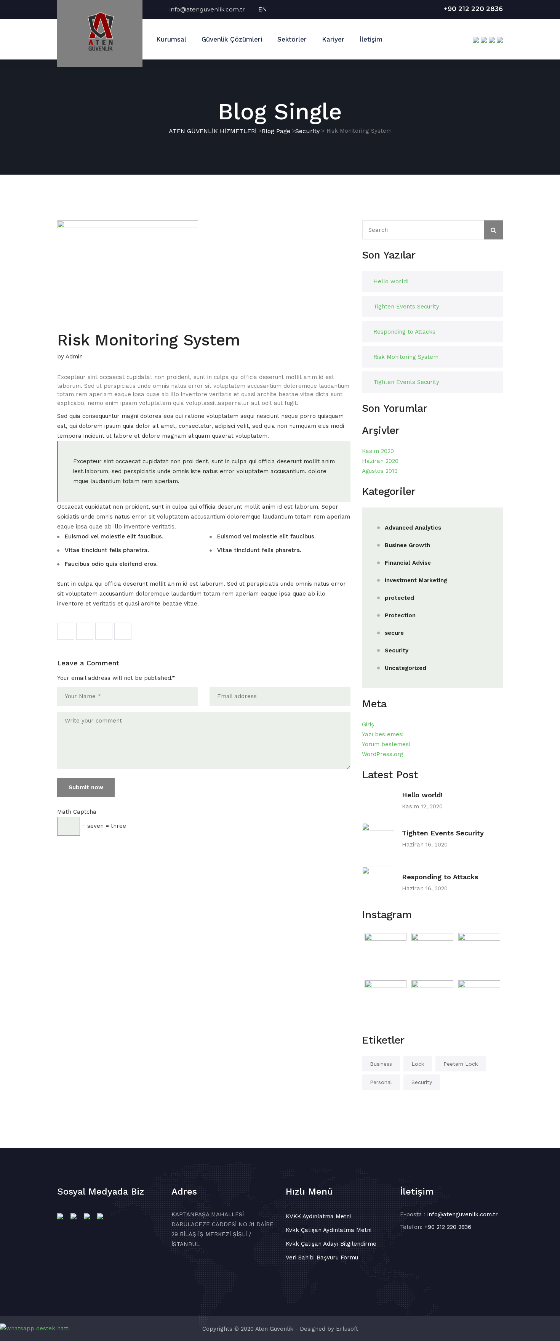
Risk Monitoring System (405, 356)
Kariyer (333, 39)
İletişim (371, 39)
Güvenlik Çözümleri (232, 39)
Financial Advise (408, 562)
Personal (381, 1082)
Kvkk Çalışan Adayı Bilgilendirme (331, 1243)
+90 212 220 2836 (473, 9)
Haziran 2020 (380, 461)
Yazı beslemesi (382, 734)
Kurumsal (171, 39)
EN (262, 9)
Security (396, 650)
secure (394, 633)
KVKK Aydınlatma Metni (318, 1216)
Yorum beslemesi (386, 744)
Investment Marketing (416, 580)
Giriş (368, 724)
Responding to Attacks (404, 331)
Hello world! (390, 281)
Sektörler (292, 39)
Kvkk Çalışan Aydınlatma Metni (328, 1230)
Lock (417, 1064)
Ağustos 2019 (380, 470)
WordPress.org (382, 754)
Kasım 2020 (378, 451)
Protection (400, 615)
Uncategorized (405, 668)
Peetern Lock (460, 1064)
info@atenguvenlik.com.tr (213, 9)
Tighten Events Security (406, 306)
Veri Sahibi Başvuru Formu (322, 1257)
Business (381, 1064)
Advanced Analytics (413, 527)
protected (399, 597)
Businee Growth (407, 545)
